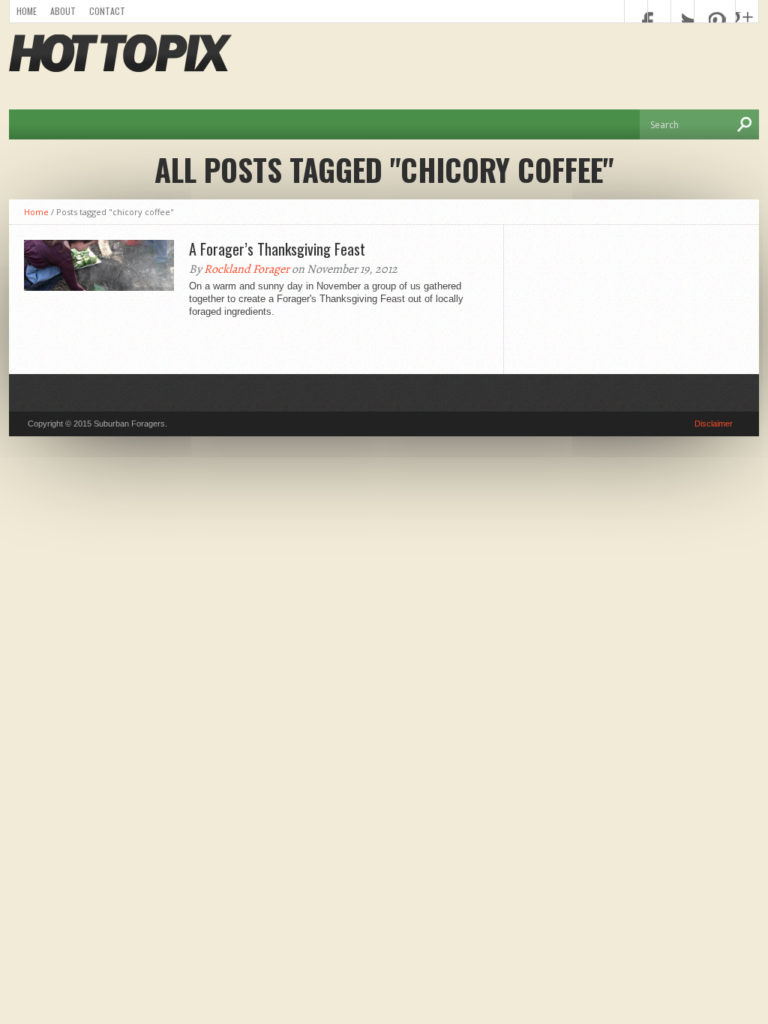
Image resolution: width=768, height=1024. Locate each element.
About (63, 10)
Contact (107, 10)
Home (26, 10)
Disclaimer (713, 423)
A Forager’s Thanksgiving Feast (277, 249)
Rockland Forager (247, 269)
